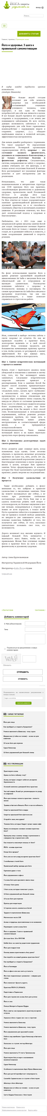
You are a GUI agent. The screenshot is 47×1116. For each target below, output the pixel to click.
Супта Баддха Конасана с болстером (18, 1095)
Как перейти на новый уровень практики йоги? (21, 957)
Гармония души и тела (12, 871)
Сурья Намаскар (10, 748)
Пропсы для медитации (13, 903)
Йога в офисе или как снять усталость (18, 971)
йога (31, 131)
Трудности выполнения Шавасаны (17, 913)
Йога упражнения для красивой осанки (18, 1032)
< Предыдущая (7, 610)
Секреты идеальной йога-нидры (16, 810)
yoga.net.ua (7, 573)
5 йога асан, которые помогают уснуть (18, 889)
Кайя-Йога (19, 568)
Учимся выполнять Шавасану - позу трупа (19, 731)
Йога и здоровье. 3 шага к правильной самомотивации (19, 46)
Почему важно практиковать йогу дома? (19, 952)
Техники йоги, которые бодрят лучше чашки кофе (22, 824)
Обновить (7, 665)
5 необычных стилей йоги (13, 861)
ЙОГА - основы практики (13, 847)
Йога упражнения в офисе (14, 875)
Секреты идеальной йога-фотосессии (18, 815)
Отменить (23, 679)
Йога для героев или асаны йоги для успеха (20, 997)
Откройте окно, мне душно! (14, 819)
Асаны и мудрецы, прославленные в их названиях (22, 922)
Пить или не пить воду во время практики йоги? (22, 857)
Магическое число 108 (12, 917)
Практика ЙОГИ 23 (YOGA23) (14, 987)
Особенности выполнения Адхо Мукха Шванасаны (23, 1069)
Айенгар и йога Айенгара (13, 1083)
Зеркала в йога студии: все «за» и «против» (20, 1018)
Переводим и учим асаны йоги (15, 927)
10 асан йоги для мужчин (13, 743)
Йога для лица (9, 722)
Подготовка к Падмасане (13, 992)
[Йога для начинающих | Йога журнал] (16, 4)
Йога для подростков (12, 948)
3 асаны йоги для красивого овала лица (19, 880)
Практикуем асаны (22, 39)
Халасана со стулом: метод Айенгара (18, 1043)
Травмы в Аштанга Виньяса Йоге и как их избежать (23, 805)
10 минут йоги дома (11, 885)
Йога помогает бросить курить (15, 983)
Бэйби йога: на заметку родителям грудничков (21, 943)
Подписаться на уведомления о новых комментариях (22, 649)
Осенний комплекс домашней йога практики (21, 787)
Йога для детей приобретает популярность (20, 1074)
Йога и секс (8, 1001)
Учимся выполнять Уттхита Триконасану (19, 1053)
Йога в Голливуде (10, 966)
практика (12, 39)
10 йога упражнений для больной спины (19, 752)
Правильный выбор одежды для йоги (18, 866)
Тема (6, 629)
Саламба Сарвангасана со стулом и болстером (22, 1078)
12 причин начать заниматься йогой (18, 908)
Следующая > (40, 610)
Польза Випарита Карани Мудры (16, 1006)
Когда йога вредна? (11, 852)
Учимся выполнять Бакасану (14, 1022)
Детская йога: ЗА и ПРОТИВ (14, 938)
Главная (4, 39)
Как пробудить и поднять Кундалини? (18, 727)
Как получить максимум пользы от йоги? (19, 843)
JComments (42, 685)
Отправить (23, 672)
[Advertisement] (19, 69)
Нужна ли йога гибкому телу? (15, 775)
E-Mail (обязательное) (12, 624)
